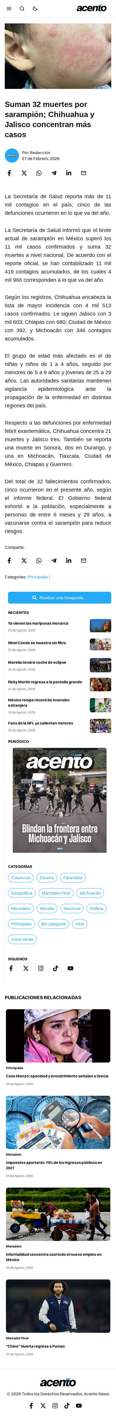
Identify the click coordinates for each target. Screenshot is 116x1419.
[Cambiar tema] (35, 8)
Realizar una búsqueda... (63, 597)
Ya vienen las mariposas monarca (38, 623)
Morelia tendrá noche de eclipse (37, 662)
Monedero (13, 1154)
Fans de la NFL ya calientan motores (40, 723)
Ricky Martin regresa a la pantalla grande (45, 681)
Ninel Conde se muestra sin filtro (37, 642)
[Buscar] (22, 8)
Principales (14, 1068)
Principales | (39, 577)
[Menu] (9, 8)
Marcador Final (17, 1338)
